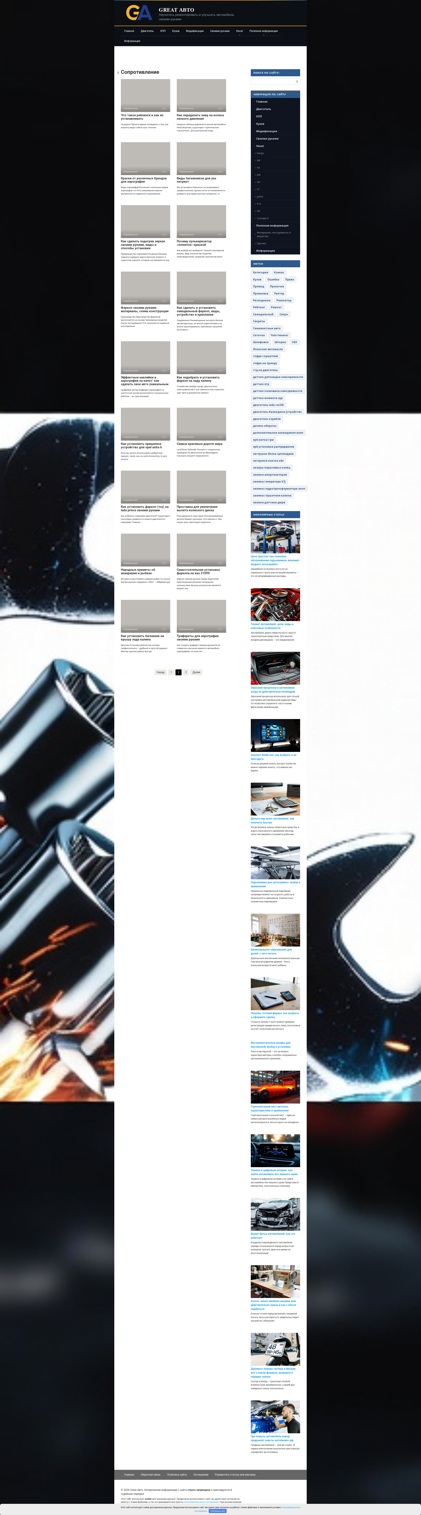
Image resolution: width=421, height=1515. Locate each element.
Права (289, 279)
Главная (129, 31)
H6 (258, 182)
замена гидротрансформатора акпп (279, 488)
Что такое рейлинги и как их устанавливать (142, 116)
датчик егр (261, 384)
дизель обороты (264, 426)
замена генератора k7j (269, 481)
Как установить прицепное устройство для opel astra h (141, 445)
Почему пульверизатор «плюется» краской (194, 243)
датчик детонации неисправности (278, 377)
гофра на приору (265, 363)
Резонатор (283, 300)
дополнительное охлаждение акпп (278, 432)
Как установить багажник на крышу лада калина (142, 637)
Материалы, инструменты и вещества (274, 234)
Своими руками (220, 31)
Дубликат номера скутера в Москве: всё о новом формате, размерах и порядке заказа (273, 1372)
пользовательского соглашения (201, 1502)
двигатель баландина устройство (277, 412)
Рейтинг (259, 307)
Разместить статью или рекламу (235, 1474)
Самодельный (263, 314)
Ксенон (279, 272)
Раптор (279, 293)
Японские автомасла (268, 349)
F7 (258, 189)
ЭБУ (294, 342)
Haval (239, 31)
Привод (258, 286)
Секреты (259, 321)
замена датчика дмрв (269, 502)
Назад (160, 672)
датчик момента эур (268, 398)
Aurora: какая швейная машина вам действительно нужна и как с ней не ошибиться (273, 1305)
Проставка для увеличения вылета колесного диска (197, 508)
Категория (260, 272)
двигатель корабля (267, 419)
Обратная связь (151, 1474)
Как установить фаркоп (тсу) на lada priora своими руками (145, 508)
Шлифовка (261, 342)
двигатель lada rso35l (268, 405)
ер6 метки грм (263, 440)
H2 (258, 167)
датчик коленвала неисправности (278, 391)
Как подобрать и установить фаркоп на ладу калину (198, 379)
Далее (196, 672)
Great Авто (176, 9)
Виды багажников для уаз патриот (196, 180)
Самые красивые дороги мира (199, 444)
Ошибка (273, 279)
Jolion (260, 196)
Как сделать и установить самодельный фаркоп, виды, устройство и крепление (198, 311)
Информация (132, 41)
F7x (259, 203)
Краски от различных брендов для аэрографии (144, 180)
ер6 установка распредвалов (273, 446)
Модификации (195, 31)
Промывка (260, 293)
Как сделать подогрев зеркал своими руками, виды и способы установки (143, 244)
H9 (258, 211)
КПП (163, 31)
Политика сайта (177, 1474)
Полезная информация (263, 31)
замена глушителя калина (272, 495)
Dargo (260, 153)
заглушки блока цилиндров (273, 454)
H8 (258, 160)
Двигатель (147, 31)
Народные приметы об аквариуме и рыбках (138, 571)
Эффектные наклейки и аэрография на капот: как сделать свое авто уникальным (144, 380)
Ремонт (276, 307)
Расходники (262, 300)
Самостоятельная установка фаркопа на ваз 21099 (198, 571)
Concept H (263, 218)
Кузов (175, 31)
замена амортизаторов (270, 474)
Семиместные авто (267, 328)
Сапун (284, 314)
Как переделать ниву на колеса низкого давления (200, 116)
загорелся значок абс (268, 460)
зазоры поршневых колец (271, 467)
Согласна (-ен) (217, 1511)
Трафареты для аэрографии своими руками (198, 637)
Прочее (261, 243)
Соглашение (200, 1474)
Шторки (280, 342)
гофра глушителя (265, 356)
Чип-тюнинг (279, 335)
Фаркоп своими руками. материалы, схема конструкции (145, 309)
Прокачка (277, 286)
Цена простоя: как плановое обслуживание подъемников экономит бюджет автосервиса (275, 560)
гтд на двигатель (265, 370)
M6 (259, 174)
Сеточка (259, 335)
